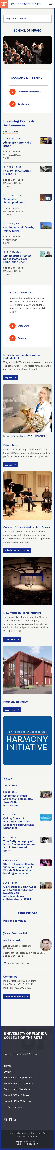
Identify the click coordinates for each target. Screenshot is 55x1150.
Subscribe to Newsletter (17, 1089)
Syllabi (8, 1071)
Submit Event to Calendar (18, 1083)
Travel (7, 1065)
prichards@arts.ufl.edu (19, 963)
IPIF (6, 1060)
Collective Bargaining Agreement (22, 1054)
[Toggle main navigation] (50, 4)
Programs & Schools (16, 18)
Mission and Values (14, 920)
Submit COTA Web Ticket (18, 1101)
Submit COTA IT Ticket (17, 1095)
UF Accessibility (13, 1107)
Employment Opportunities (19, 1077)
